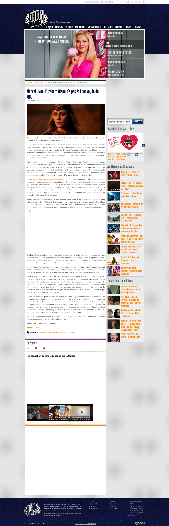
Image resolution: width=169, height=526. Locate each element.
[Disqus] (66, 460)
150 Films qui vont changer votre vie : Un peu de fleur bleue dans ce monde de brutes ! (117, 158)
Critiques (51, 31)
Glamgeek (129, 35)
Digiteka (91, 422)
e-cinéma (51, 39)
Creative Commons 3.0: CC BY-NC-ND (85, 524)
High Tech (129, 39)
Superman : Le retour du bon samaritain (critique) (131, 195)
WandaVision (69, 332)
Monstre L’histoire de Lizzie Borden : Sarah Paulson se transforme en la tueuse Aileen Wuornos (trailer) (131, 325)
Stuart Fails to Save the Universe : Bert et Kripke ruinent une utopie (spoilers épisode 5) (131, 301)
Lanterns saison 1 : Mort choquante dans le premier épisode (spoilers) (131, 289)
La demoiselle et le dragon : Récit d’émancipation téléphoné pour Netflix (131, 249)
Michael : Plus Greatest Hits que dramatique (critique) (131, 173)
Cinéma (49, 27)
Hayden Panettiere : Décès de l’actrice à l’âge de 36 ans (131, 335)
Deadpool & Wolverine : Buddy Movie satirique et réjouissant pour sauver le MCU (132, 238)
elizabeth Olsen (45, 332)
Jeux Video (108, 27)
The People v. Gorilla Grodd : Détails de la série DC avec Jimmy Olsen (131, 313)
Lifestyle (128, 27)
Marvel (55, 332)
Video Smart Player (75, 422)
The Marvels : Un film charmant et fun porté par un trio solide (131, 270)
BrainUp (118, 27)
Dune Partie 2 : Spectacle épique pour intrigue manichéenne (130, 260)
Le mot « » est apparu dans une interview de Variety (50, 179)
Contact (132, 515)
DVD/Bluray (80, 27)
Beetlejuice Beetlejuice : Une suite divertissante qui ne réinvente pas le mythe (131, 228)
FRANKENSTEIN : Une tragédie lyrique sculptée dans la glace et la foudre (132, 185)
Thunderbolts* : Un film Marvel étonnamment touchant (132, 205)
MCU (61, 332)
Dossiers (50, 35)
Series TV (59, 27)
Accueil (28, 83)
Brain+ (138, 27)
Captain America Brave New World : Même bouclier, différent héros (131, 217)
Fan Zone (139, 31)
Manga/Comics (94, 27)
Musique (69, 27)
